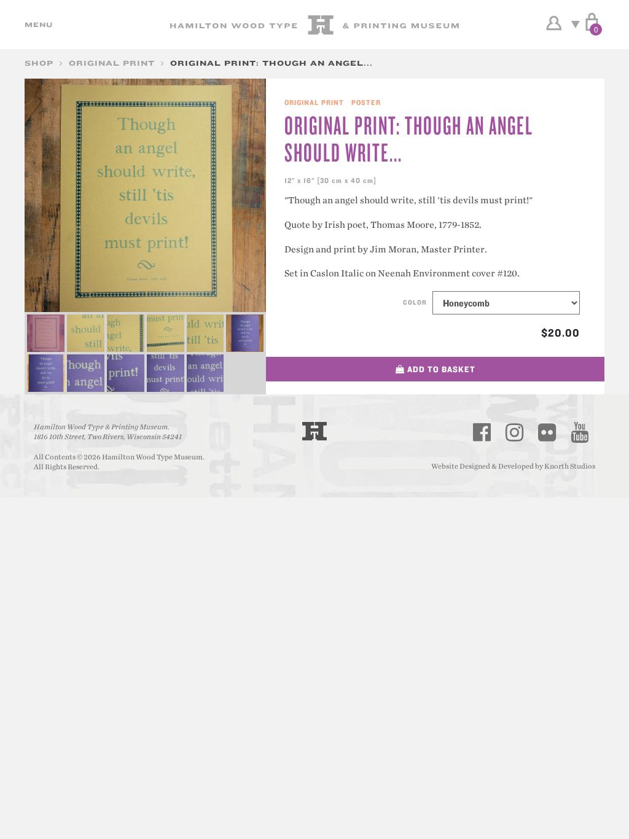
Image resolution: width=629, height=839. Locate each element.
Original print (112, 63)
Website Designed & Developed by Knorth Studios (513, 466)
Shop (39, 63)
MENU (37, 24)
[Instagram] (515, 432)
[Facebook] (482, 432)
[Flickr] (547, 432)
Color (415, 302)
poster (366, 102)
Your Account (554, 23)
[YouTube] (580, 432)
